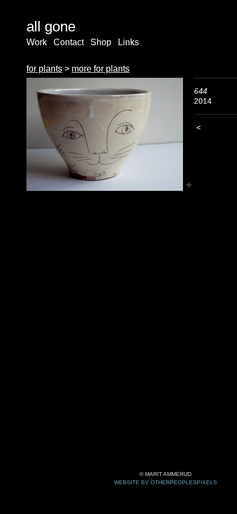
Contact (68, 42)
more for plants (101, 68)
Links (128, 42)
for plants (44, 68)
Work (36, 42)
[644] (104, 134)
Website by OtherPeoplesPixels (165, 482)
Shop (100, 42)
